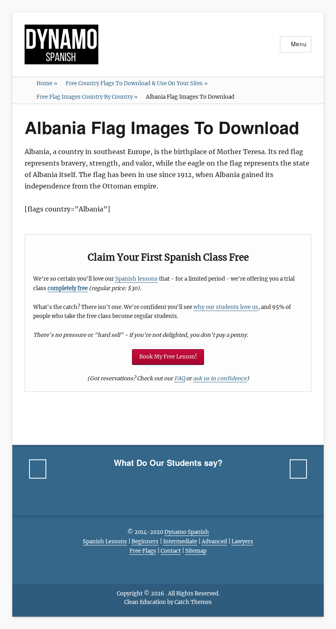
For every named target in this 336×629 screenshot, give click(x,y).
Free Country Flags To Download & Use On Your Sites (137, 83)
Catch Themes (193, 602)
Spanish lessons (136, 278)
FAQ (179, 378)
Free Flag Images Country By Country (87, 96)
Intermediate (180, 541)
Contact (171, 550)
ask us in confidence (220, 378)
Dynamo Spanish (186, 532)
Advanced (214, 541)
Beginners (145, 541)
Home (46, 83)
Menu (299, 44)
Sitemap (196, 550)
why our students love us (225, 307)
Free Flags (142, 550)
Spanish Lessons (105, 541)
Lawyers (242, 541)
